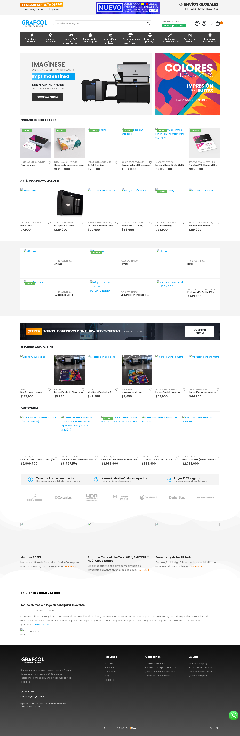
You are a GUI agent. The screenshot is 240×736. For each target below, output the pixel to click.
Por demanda (60, 389)
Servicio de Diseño (190, 40)
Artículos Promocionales (170, 40)
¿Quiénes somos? (155, 663)
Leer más (45, 133)
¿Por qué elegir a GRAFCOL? (160, 671)
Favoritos (109, 667)
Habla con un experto (200, 667)
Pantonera (160, 162)
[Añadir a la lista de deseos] (49, 162)
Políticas (109, 679)
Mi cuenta (110, 663)
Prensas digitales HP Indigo (115, 557)
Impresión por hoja (149, 40)
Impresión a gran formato (110, 41)
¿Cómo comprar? (198, 675)
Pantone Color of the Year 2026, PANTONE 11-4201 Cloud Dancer (59, 559)
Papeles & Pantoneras (209, 40)
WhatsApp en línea (174, 25)
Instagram (210, 728)
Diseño (23, 389)
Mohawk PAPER (173, 557)
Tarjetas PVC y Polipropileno (70, 41)
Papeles (169, 162)
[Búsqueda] (148, 23)
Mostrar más (42, 624)
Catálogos (110, 671)
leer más (83, 570)
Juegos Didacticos (50, 40)
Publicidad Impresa (30, 40)
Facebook (204, 728)
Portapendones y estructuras (131, 41)
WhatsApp (216, 728)
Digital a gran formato (166, 389)
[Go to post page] (60, 537)
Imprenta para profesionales (160, 667)
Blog (107, 675)
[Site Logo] (34, 23)
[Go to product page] (35, 203)
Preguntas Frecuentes (200, 671)
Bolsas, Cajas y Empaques (90, 40)
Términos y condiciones (158, 675)
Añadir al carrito (79, 133)
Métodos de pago (198, 663)
